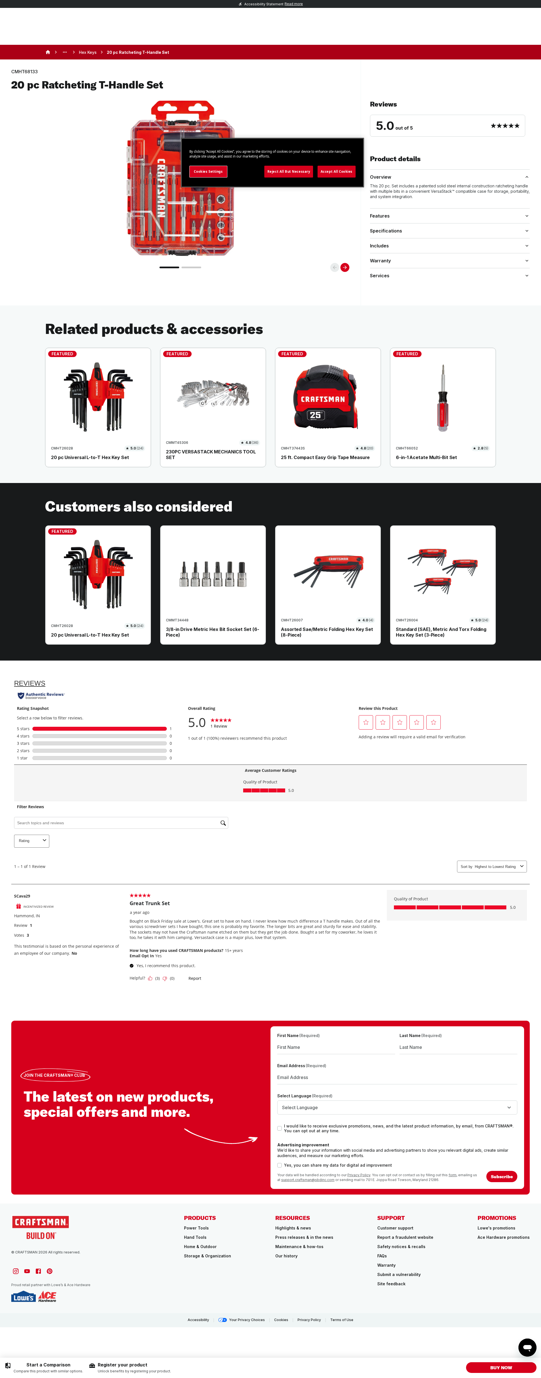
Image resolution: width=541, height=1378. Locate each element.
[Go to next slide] (344, 267)
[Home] (48, 52)
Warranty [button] (380, 260)
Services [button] (379, 275)
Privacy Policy (358, 1175)
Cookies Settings (208, 171)
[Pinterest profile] (49, 1271)
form (452, 1175)
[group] (44, 1367)
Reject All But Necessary (288, 171)
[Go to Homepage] (40, 1227)
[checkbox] (279, 1128)
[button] (450, 118)
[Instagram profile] (15, 1271)
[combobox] (397, 1107)
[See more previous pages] (65, 52)
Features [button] (380, 216)
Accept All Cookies (336, 171)
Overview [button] (380, 177)
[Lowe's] (23, 1296)
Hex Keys (88, 52)
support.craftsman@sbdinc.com (307, 1180)
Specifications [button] (386, 231)
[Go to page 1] (169, 267)
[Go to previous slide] (334, 267)
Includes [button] (379, 246)
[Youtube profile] (27, 1271)
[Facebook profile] (38, 1271)
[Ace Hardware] (47, 1296)
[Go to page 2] (191, 267)
